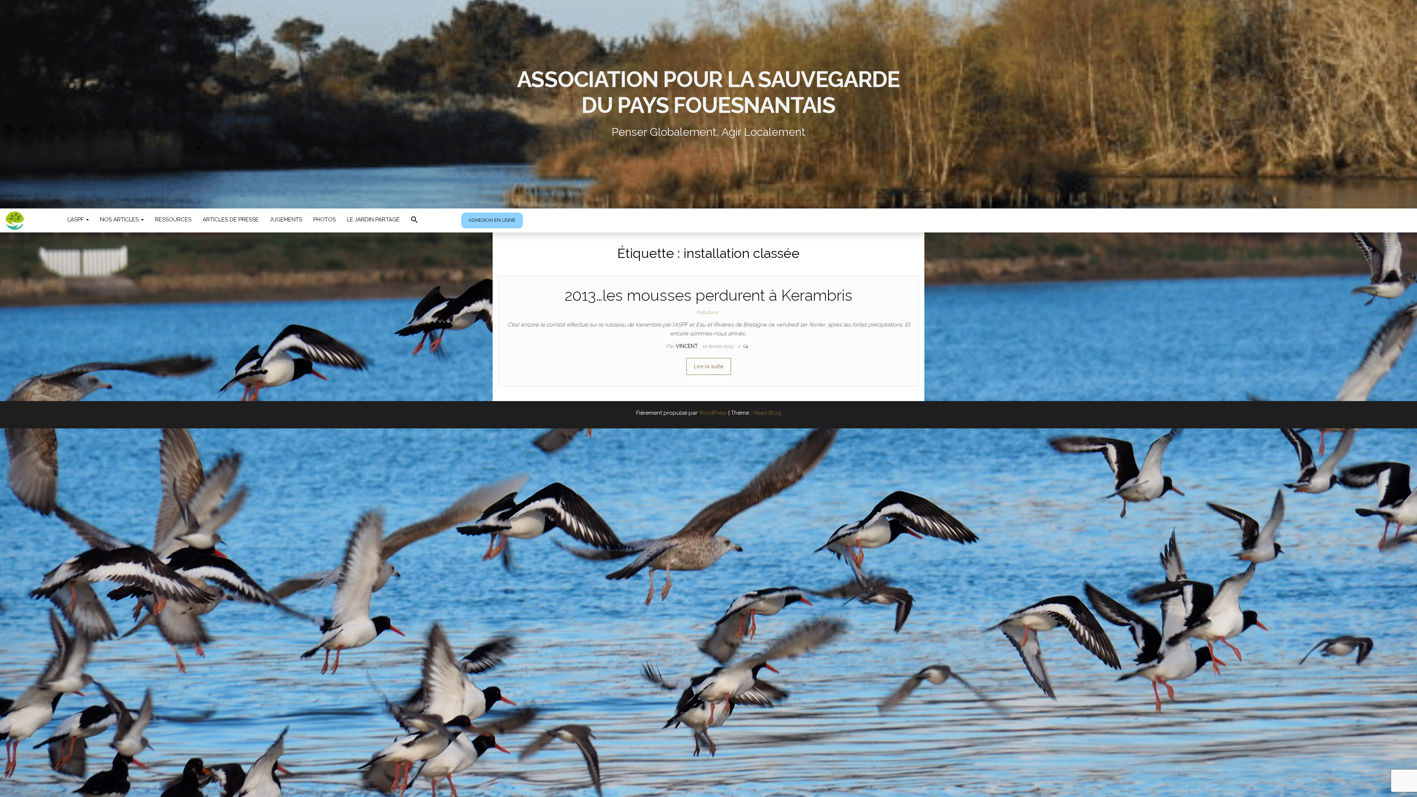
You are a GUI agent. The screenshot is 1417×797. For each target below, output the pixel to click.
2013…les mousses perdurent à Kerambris (708, 295)
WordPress (713, 413)
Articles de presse (231, 219)
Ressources (173, 219)
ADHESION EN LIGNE (492, 220)
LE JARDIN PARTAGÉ (373, 219)
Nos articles (120, 219)
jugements (286, 219)
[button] (414, 220)
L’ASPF (76, 219)
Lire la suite (708, 366)
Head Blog (767, 413)
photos (324, 219)
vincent (687, 346)
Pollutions (707, 312)
